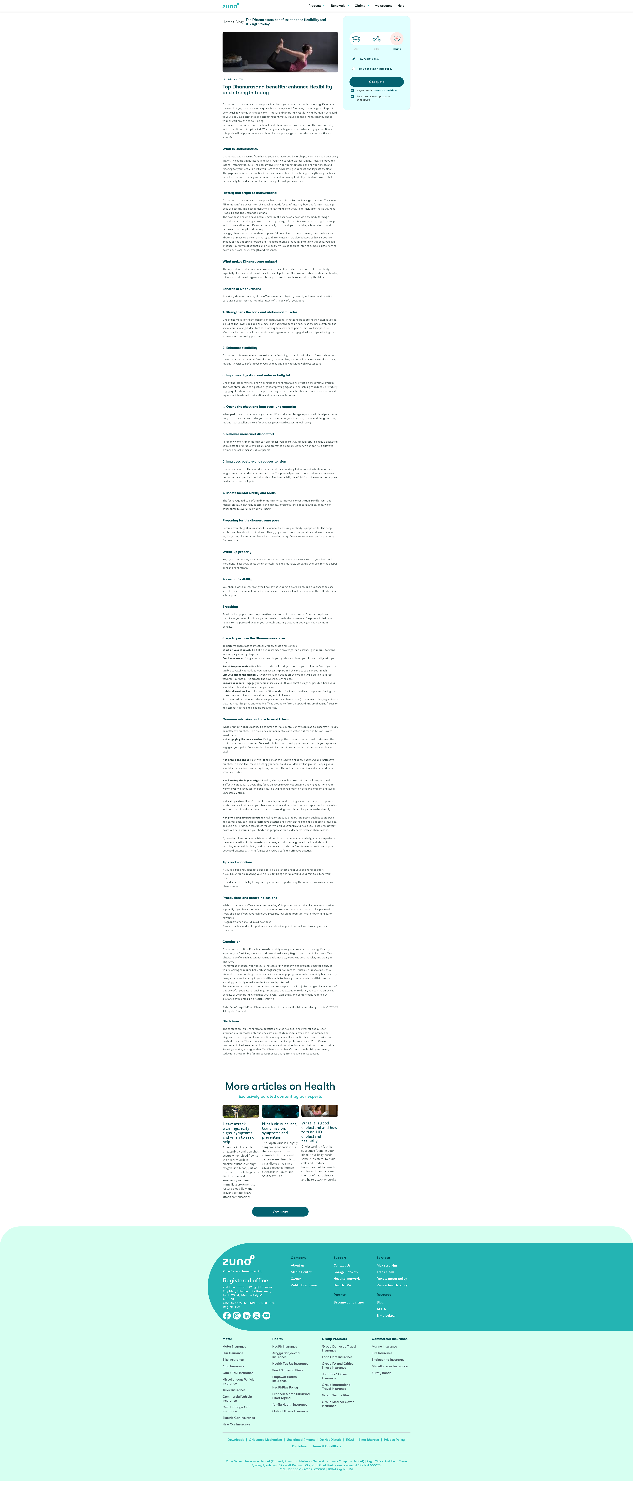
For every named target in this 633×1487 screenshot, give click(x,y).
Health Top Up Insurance (290, 1364)
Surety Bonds (381, 1373)
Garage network (346, 1272)
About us (297, 1265)
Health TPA (342, 1285)
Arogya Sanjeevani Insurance (286, 1355)
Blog (239, 21)
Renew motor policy (392, 1278)
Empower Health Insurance (284, 1379)
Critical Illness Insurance (290, 1411)
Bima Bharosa (369, 1440)
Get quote (376, 82)
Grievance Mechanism (265, 1440)
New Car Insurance (237, 1424)
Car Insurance (233, 1353)
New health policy (368, 58)
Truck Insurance (234, 1390)
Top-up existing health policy (374, 68)
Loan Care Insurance (337, 1357)
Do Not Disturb (330, 1440)
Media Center (301, 1272)
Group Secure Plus (335, 1395)
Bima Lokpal (386, 1315)
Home (227, 21)
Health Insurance (284, 1346)
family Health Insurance (289, 1404)
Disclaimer (300, 1446)
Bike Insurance (233, 1360)
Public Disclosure (304, 1285)
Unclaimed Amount (301, 1440)
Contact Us (342, 1265)
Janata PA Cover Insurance (334, 1376)
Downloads (236, 1440)
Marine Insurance (384, 1346)
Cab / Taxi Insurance (238, 1373)
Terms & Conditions (327, 1446)
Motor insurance (234, 1346)
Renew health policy (392, 1285)
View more (280, 1211)
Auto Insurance (233, 1366)
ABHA (381, 1309)
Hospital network (347, 1278)
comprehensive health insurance (312, 978)
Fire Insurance (382, 1353)
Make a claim (387, 1265)
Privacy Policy (394, 1440)
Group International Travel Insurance (336, 1387)
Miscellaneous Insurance (390, 1366)
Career (296, 1278)
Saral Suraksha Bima (287, 1370)
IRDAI (350, 1440)
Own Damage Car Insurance (236, 1409)
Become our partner (349, 1302)
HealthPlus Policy (285, 1387)
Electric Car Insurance (239, 1418)
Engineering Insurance (388, 1360)
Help (401, 6)
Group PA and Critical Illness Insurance (338, 1366)
